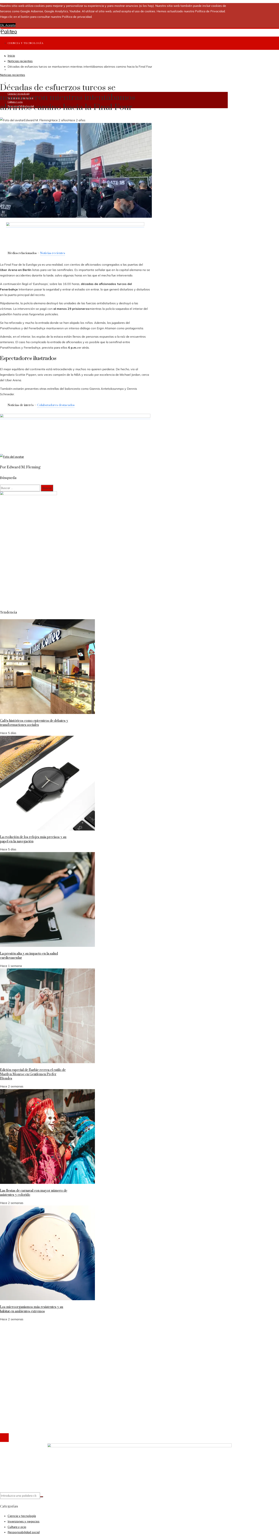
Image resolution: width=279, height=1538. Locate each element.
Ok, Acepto (8, 25)
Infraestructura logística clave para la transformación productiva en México (59, 1350)
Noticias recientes (12, 75)
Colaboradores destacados (56, 405)
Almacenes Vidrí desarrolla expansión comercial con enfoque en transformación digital (68, 1339)
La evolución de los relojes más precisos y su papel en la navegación (33, 839)
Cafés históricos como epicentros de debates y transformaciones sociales (34, 723)
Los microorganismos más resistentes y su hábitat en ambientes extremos (31, 1309)
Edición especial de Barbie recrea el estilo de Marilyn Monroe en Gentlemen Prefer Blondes (33, 1074)
